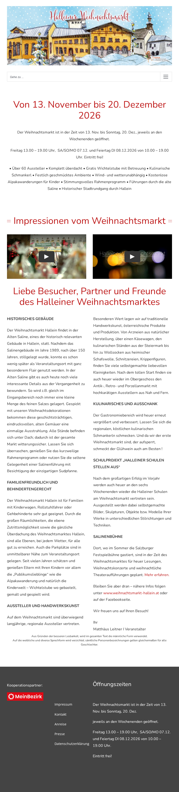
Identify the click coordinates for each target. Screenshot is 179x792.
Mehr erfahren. (157, 574)
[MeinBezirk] (25, 694)
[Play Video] (47, 256)
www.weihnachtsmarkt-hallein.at (131, 593)
